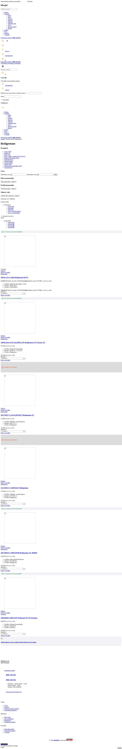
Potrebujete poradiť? (7, 38)
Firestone (3, 614)
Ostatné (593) (8, 164)
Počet (4, 293)
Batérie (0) (7, 153)
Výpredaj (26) (8, 167)
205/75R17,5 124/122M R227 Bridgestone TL (17, 415)
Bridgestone (4, 274)
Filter (55, 174)
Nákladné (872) (8, 159)
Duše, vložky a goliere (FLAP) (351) (14, 156)
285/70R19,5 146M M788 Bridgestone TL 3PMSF (19, 553)
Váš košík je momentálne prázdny (10, 81)
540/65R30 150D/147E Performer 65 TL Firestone (19, 618)
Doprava (6, 707)
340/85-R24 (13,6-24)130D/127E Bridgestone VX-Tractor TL (23, 342)
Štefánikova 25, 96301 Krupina (5, 661)
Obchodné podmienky (10, 710)
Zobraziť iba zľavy (8, 216)
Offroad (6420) (8, 161)
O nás (6, 705)
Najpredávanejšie (9, 729)
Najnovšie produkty (9, 731)
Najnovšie (11, 209)
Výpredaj (7, 732)
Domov (3, 139)
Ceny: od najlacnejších (14, 211)
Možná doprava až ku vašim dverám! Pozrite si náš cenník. (18, 642)
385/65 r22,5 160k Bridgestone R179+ (14, 277)
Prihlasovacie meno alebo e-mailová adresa (13, 93)
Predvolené (11, 206)
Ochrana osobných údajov (11, 708)
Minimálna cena (5, 174)
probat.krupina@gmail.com (13, 692)
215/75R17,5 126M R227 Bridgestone (14, 488)
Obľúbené (9, 55)
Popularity (11, 208)
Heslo (2, 96)
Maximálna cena (31, 174)
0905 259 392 (11, 675)
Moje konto (7, 717)
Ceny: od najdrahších (14, 213)
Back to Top (4, 744)
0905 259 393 (11, 680)
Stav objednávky (9, 719)
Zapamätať (6, 100)
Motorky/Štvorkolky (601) (11, 158)
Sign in (7, 51)
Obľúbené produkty (10, 722)
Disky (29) (7, 155)
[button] (5, 272)
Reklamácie (7, 720)
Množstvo (3, 292)
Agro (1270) (7, 151)
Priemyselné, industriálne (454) (13, 166)
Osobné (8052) (8, 163)
